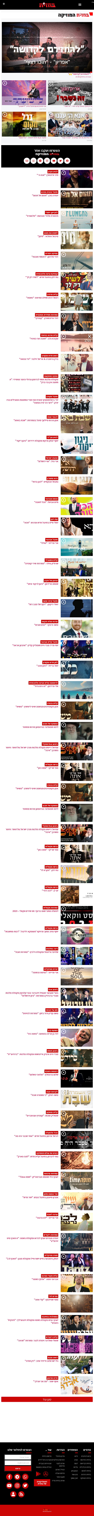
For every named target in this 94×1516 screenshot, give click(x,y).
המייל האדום (60, 1469)
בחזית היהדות (86, 1474)
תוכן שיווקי (74, 1478)
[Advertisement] (47, 1424)
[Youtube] (9, 1485)
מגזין (76, 1459)
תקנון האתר (61, 1477)
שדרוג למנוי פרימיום (61, 1464)
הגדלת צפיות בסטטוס (43, 1467)
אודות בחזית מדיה (58, 1480)
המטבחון (74, 1471)
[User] (13, 1494)
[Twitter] (25, 1485)
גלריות (75, 1467)
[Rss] (21, 1494)
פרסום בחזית (46, 1456)
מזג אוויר (75, 1474)
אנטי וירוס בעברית (45, 1463)
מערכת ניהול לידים (44, 1459)
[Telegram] (17, 1477)
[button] (80, 5)
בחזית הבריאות (85, 1463)
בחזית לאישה (86, 1471)
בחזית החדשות (85, 1459)
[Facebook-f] (9, 1477)
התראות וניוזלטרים (58, 1459)
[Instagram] (17, 1485)
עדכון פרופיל (60, 1456)
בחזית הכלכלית (85, 1467)
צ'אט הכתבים (86, 1456)
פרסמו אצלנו (60, 1473)
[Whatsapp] (25, 1477)
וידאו (76, 1456)
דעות (76, 1463)
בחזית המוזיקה (85, 1478)
